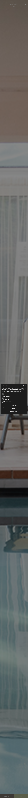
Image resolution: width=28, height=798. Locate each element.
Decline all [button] (14, 408)
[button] (14, 411)
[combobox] (23, 385)
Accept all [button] (14, 405)
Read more (19, 391)
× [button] (25, 385)
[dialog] (14, 399)
